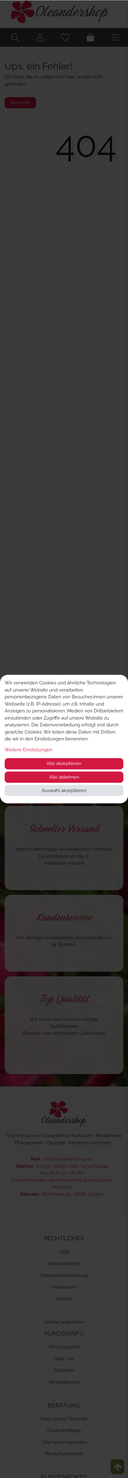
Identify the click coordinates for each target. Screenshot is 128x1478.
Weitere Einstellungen (29, 750)
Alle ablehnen (64, 777)
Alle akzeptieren (64, 763)
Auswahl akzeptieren (64, 790)
